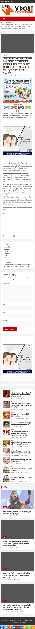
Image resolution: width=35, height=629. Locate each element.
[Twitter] (8, 107)
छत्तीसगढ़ (5, 55)
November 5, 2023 (8, 548)
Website (5, 320)
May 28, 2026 (15, 446)
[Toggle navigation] (3, 19)
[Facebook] (5, 107)
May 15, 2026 (15, 472)
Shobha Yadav (19, 76)
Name (5, 304)
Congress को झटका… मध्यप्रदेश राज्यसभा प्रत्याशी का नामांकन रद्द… (21, 424)
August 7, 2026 (15, 399)
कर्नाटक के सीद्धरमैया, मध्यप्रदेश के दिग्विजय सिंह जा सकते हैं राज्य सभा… (21, 452)
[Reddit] (12, 107)
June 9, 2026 (14, 427)
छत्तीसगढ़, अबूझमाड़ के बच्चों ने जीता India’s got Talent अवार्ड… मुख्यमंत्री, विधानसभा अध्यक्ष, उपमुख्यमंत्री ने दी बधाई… (17, 543)
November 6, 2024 (8, 516)
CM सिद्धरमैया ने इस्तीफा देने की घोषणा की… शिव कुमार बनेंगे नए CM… (21, 443)
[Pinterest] (19, 107)
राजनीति (12, 412)
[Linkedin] (15, 107)
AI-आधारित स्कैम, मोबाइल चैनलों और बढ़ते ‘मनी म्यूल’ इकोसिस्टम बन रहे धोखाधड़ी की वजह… (21, 395)
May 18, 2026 (15, 464)
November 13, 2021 (8, 611)
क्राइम (12, 391)
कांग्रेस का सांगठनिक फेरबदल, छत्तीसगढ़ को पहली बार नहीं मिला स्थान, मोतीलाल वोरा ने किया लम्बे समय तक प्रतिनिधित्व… (17, 264)
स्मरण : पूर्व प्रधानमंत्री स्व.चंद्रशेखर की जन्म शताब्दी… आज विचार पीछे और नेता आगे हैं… (21, 405)
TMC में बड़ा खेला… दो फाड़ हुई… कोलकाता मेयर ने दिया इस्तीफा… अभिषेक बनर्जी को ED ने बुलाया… (20, 433)
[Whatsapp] (29, 107)
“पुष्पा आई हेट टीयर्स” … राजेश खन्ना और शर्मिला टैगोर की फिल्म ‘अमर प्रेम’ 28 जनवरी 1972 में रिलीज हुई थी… (16, 575)
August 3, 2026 (15, 418)
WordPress (23, 622)
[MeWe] (22, 107)
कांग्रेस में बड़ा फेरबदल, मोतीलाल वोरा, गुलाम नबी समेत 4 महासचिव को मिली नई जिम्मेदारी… (7, 250)
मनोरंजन (5, 487)
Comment (6, 283)
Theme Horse (28, 620)
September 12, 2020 (8, 76)
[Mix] (26, 107)
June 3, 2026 (14, 437)
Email (5, 312)
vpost (13, 620)
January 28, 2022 (7, 579)
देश (8, 55)
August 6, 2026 (15, 409)
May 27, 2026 (15, 455)
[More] (17, 110)
